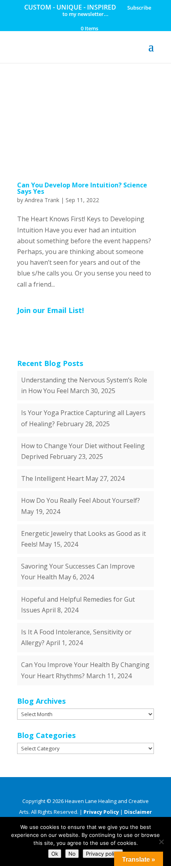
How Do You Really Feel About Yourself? (80, 500)
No (72, 853)
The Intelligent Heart (52, 478)
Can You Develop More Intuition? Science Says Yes (82, 188)
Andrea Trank (42, 200)
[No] (161, 842)
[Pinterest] (117, 788)
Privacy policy (103, 853)
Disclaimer (138, 811)
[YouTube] (103, 788)
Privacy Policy (101, 811)
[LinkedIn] (89, 788)
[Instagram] (130, 788)
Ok (54, 853)
